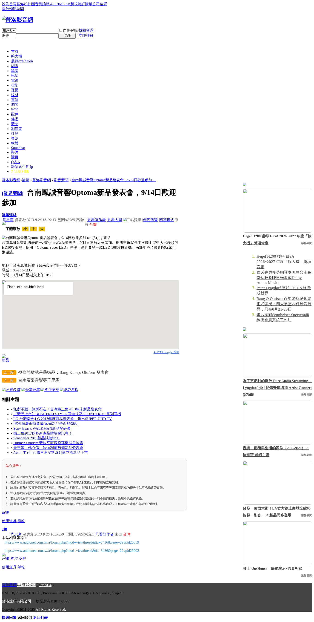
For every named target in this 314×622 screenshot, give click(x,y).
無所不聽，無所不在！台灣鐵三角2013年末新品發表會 (57, 409)
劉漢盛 (16, 129)
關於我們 (9, 585)
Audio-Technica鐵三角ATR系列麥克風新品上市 (50, 453)
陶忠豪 (8, 220)
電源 (14, 100)
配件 (14, 114)
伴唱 (14, 119)
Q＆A (15, 162)
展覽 (22, 61)
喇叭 (14, 66)
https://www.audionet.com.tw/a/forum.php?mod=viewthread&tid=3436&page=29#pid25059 (72, 542)
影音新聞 (61, 180)
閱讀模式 (166, 220)
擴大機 (16, 56)
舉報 (21, 521)
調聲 (14, 105)
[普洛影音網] (17, 20)
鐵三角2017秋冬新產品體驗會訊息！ (42, 433)
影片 (14, 152)
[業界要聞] (12, 193)
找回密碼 (86, 30)
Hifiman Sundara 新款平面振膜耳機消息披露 (48, 443)
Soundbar (18, 148)
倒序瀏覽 (150, 220)
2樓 (4, 529)
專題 (14, 138)
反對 (22, 559)
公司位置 (99, 4)
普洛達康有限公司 (16, 601)
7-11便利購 (20, 171)
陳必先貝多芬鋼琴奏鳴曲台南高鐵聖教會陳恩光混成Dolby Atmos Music (284, 277)
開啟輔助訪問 (13, 9)
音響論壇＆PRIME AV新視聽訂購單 (63, 4)
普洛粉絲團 (26, 4)
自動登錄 (70, 30)
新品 (5, 360)
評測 (14, 133)
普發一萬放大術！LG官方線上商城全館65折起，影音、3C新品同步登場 (277, 511)
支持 (14, 559)
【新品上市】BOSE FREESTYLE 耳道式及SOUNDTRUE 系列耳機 (67, 414)
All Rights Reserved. (51, 609)
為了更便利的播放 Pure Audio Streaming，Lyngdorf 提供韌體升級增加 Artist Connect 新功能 (277, 388)
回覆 (5, 512)
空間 (14, 109)
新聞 (14, 124)
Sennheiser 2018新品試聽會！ (36, 438)
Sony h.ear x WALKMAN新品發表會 (42, 428)
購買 (14, 157)
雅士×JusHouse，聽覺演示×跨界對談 (272, 568)
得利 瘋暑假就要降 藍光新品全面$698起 (45, 424)
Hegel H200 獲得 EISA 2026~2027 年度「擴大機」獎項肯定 (277, 239)
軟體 (14, 143)
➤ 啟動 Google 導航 (166, 352)
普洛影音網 (11, 180)
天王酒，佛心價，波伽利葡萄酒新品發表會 (48, 448)
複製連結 (9, 215)
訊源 (14, 76)
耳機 (14, 90)
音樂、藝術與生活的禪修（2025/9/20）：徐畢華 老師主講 (276, 451)
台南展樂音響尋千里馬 (39, 380)
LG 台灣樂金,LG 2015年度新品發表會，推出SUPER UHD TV (62, 419)
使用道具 (9, 521)
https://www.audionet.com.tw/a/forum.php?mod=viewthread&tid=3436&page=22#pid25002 (72, 551)
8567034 (45, 585)
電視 (14, 80)
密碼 (5, 35)
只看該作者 (96, 220)
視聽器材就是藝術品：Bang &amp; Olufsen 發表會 (63, 372)
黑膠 (14, 71)
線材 (14, 95)
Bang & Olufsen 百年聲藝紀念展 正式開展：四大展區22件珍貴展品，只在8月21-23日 (284, 304)
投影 (14, 85)
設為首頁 (9, 4)
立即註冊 (86, 35)
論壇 (25, 180)
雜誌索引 (22, 167)
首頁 (14, 51)
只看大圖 (114, 220)
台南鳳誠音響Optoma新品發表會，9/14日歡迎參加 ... (113, 180)
